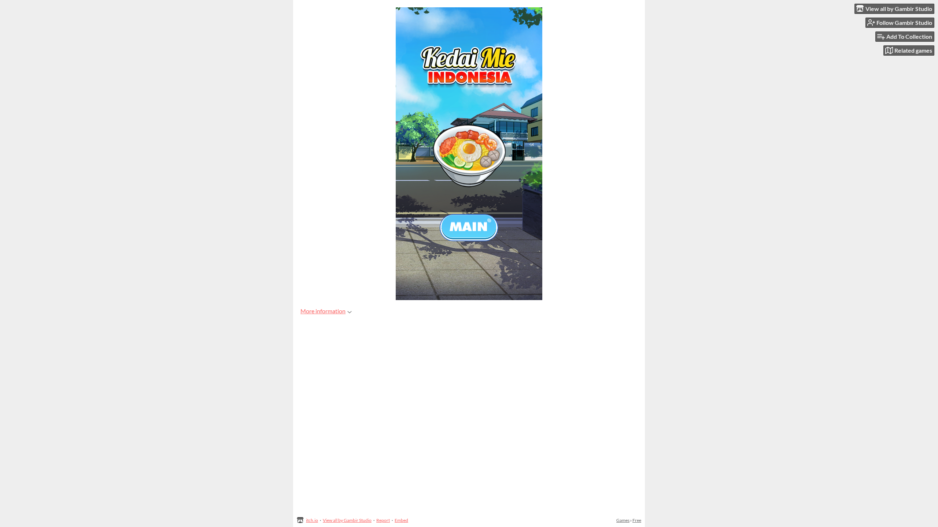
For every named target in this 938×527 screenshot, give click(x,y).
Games (622, 520)
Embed (401, 520)
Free (636, 520)
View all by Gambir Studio (347, 520)
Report (383, 520)
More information (323, 310)
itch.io (312, 520)
